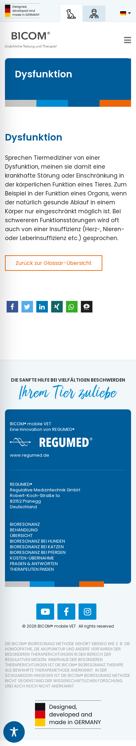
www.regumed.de (29, 455)
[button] (12, 306)
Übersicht (21, 535)
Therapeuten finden (32, 569)
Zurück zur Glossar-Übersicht (54, 263)
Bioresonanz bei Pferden (38, 552)
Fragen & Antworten (34, 563)
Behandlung (24, 530)
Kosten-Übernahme (32, 558)
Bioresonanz (25, 524)
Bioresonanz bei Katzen (37, 547)
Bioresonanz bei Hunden (37, 541)
